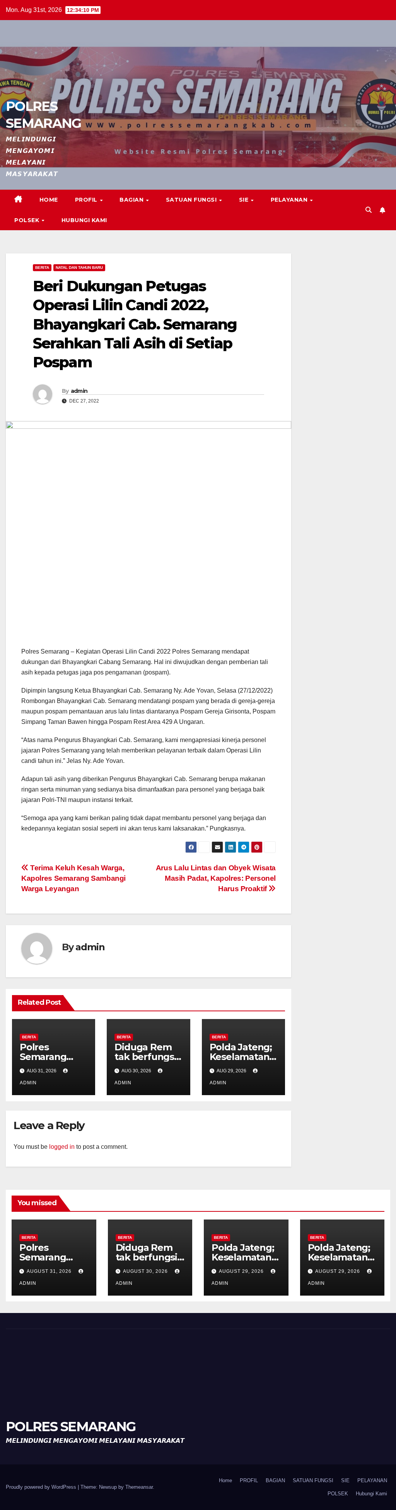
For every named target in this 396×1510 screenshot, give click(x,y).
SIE (244, 199)
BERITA (42, 267)
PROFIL (87, 199)
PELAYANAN (290, 199)
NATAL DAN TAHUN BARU (79, 267)
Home (48, 199)
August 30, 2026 (146, 1271)
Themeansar (139, 1487)
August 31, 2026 (50, 1271)
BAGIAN (132, 199)
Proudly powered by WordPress (42, 1487)
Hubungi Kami (84, 220)
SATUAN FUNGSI (192, 199)
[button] (368, 210)
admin (79, 390)
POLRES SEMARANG (71, 1426)
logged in (62, 1146)
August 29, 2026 (242, 1271)
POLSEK (27, 220)
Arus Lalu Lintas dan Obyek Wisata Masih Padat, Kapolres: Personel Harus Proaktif (216, 878)
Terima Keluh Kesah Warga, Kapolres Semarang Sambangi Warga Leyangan (73, 878)
